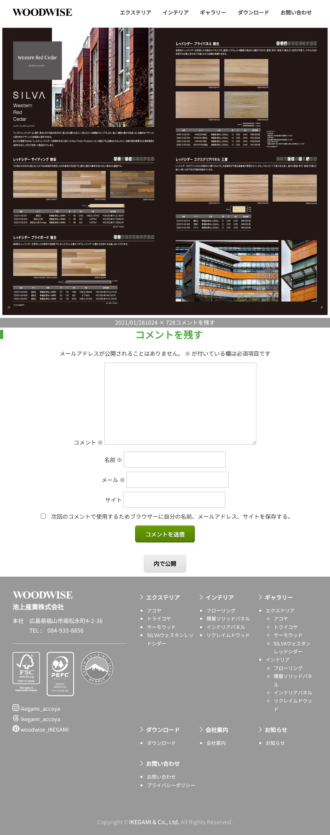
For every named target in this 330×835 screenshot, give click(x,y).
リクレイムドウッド (228, 634)
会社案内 (217, 730)
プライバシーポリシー (171, 784)
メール (113, 480)
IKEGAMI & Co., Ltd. (154, 822)
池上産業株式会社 (48, 12)
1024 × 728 (160, 322)
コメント (88, 442)
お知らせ (276, 730)
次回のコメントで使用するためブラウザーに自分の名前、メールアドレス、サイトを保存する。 (172, 516)
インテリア (176, 12)
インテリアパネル (225, 626)
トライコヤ (159, 618)
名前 (113, 460)
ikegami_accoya (39, 708)
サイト (113, 500)
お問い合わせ (296, 12)
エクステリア (135, 12)
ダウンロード (253, 12)
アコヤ (154, 610)
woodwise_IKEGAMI (44, 729)
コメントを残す (195, 322)
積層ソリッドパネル (228, 618)
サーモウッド (161, 626)
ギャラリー (213, 12)
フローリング (220, 610)
